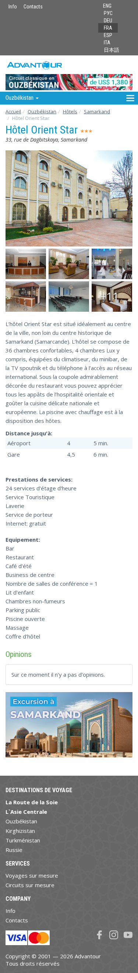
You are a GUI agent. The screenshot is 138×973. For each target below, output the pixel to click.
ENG (107, 6)
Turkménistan (23, 840)
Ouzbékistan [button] (20, 97)
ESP (108, 35)
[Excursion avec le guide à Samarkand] (69, 727)
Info (12, 7)
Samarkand (97, 111)
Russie (14, 849)
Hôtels (70, 111)
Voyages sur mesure (32, 875)
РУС (108, 13)
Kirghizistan (20, 830)
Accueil (13, 111)
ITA (107, 42)
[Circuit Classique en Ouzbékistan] (69, 73)
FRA (108, 28)
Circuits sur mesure (30, 885)
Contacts (33, 7)
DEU (108, 20)
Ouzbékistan (42, 111)
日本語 (111, 50)
